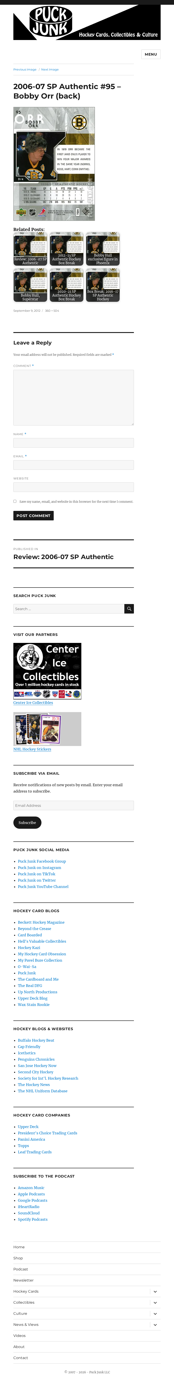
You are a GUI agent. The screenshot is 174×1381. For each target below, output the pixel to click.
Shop (18, 1258)
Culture (20, 1313)
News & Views (26, 1324)
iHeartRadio (28, 1206)
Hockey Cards (26, 1291)
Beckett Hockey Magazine (41, 922)
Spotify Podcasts (33, 1219)
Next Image (50, 69)
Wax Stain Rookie (34, 1004)
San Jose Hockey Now (37, 1065)
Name (20, 434)
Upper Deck (28, 1126)
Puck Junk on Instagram (39, 867)
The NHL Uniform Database (43, 1091)
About (19, 1347)
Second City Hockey (35, 1072)
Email (20, 456)
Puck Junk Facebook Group (42, 861)
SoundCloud (29, 1213)
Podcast (20, 1269)
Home (19, 1247)
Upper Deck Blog (33, 998)
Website (21, 478)
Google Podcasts (32, 1200)
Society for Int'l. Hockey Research (48, 1078)
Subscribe (27, 822)
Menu (151, 54)
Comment (23, 366)
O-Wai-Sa (27, 966)
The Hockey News (34, 1084)
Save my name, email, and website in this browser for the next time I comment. (76, 502)
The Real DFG (30, 985)
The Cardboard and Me (38, 979)
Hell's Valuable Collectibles (42, 941)
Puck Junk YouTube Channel (43, 886)
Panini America (31, 1139)
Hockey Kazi (29, 947)
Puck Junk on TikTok (36, 874)
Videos (19, 1336)
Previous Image (24, 69)
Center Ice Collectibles (33, 702)
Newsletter (23, 1280)
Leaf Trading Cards (35, 1152)
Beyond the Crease (34, 928)
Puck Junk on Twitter (37, 880)
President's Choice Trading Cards (47, 1133)
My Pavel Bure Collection (40, 960)
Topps (23, 1145)
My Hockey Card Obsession (42, 954)
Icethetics (27, 1053)
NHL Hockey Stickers (32, 749)
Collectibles (23, 1302)
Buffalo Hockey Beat (36, 1040)
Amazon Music (31, 1187)
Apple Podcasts (31, 1194)
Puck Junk (27, 973)
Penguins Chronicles (36, 1059)
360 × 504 (52, 310)
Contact (20, 1358)
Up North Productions (37, 992)
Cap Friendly (29, 1046)
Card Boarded (30, 935)
